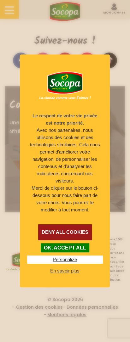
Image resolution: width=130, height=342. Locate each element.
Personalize (65, 259)
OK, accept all (65, 247)
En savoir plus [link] (65, 270)
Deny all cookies (65, 232)
